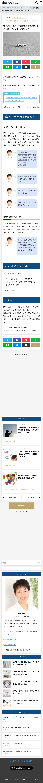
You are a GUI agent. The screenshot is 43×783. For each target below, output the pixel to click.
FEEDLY (35, 62)
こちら (25, 650)
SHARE (17, 62)
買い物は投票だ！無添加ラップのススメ (17, 751)
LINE (7, 67)
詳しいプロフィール (11, 639)
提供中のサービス (10, 645)
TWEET (7, 62)
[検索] (39, 562)
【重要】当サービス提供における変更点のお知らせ (21, 735)
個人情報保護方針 (27, 761)
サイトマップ (14, 761)
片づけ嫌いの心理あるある (12, 743)
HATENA (17, 67)
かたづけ (34, 21)
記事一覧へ (21, 505)
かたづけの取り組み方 (11, 21)
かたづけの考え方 (18, 17)
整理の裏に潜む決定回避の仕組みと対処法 (18, 727)
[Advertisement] (21, 370)
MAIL (26, 67)
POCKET (26, 62)
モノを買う (24, 21)
